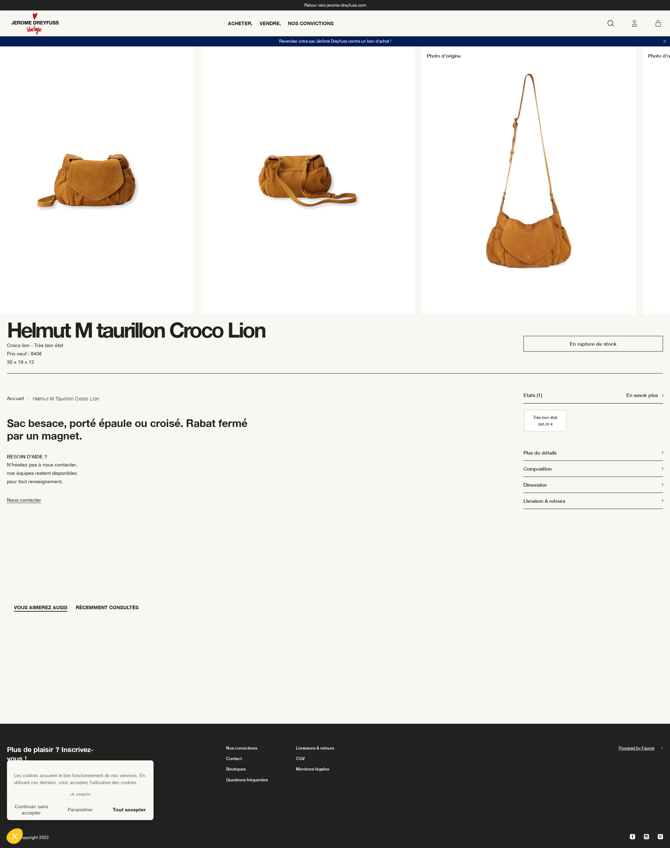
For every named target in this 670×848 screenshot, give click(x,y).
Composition (537, 469)
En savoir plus (642, 395)
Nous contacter (24, 500)
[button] (14, 836)
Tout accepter (129, 809)
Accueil (15, 398)
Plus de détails (540, 453)
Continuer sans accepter (31, 810)
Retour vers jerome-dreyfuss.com (335, 5)
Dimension (535, 485)
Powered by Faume (636, 748)
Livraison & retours (544, 501)
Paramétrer (80, 809)
